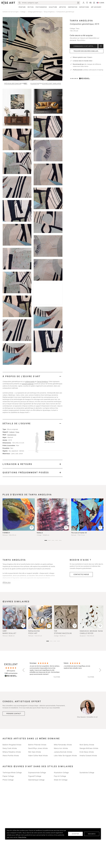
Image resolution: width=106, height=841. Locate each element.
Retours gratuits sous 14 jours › (83, 57)
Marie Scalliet (9, 633)
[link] (78, 3)
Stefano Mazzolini (63, 633)
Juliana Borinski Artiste (63, 752)
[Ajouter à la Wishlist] (100, 46)
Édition (31, 7)
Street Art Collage (60, 780)
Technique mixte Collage (12, 773)
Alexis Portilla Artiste (11, 756)
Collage (23, 12)
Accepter (75, 834)
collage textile (30, 381)
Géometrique (11, 435)
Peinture (22, 7)
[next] (101, 514)
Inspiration (72, 7)
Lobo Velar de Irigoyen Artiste (65, 756)
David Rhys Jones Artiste (38, 748)
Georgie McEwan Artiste (89, 748)
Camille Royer (86, 633)
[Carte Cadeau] (91, 2)
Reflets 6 (40, 533)
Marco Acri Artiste (61, 748)
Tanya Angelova (49, 12)
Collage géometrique (34, 12)
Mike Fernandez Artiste (63, 745)
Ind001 (5, 631)
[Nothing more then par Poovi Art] (40, 617)
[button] (23, 670)
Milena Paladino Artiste (12, 752)
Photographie (41, 7)
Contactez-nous (81, 574)
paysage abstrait (28, 384)
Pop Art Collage (60, 776)
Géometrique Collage (36, 780)
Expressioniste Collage (37, 773)
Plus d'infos (22, 837)
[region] (61, 670)
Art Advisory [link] (96, 7)
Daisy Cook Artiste (10, 748)
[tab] (33, 376)
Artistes (62, 7)
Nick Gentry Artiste (87, 745)
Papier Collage (8, 776)
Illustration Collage (61, 773)
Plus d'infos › (81, 40)
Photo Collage (8, 780)
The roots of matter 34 (79, 533)
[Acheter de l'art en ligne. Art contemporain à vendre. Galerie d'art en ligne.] (8, 3)
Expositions (84, 7)
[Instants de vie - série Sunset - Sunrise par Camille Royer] (92, 617)
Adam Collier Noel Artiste (38, 756)
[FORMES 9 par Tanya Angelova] (19, 514)
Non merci (92, 834)
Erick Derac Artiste (87, 752)
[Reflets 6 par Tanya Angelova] (53, 514)
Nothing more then (34, 631)
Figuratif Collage (34, 776)
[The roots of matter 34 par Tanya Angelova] (87, 514)
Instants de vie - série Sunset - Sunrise (91, 631)
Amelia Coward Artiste (88, 756)
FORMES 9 (6, 533)
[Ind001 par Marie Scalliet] (14, 617)
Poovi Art (32, 633)
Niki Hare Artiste (34, 752)
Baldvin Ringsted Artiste (12, 745)
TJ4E (55, 631)
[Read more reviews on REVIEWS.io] (11, 676)
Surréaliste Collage (87, 773)
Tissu (17, 432)
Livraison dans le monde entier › (83, 61)
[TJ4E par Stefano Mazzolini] (66, 617)
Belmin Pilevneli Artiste (37, 745)
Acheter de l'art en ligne (11, 12)
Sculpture (53, 7)
